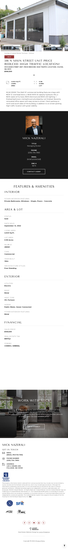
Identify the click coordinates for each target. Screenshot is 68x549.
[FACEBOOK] (24, 523)
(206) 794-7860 (34, 152)
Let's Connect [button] (34, 426)
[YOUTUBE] (34, 523)
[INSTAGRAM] (29, 523)
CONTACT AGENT (34, 171)
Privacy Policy (40, 541)
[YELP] (43, 523)
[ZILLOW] (39, 523)
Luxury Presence (44, 532)
